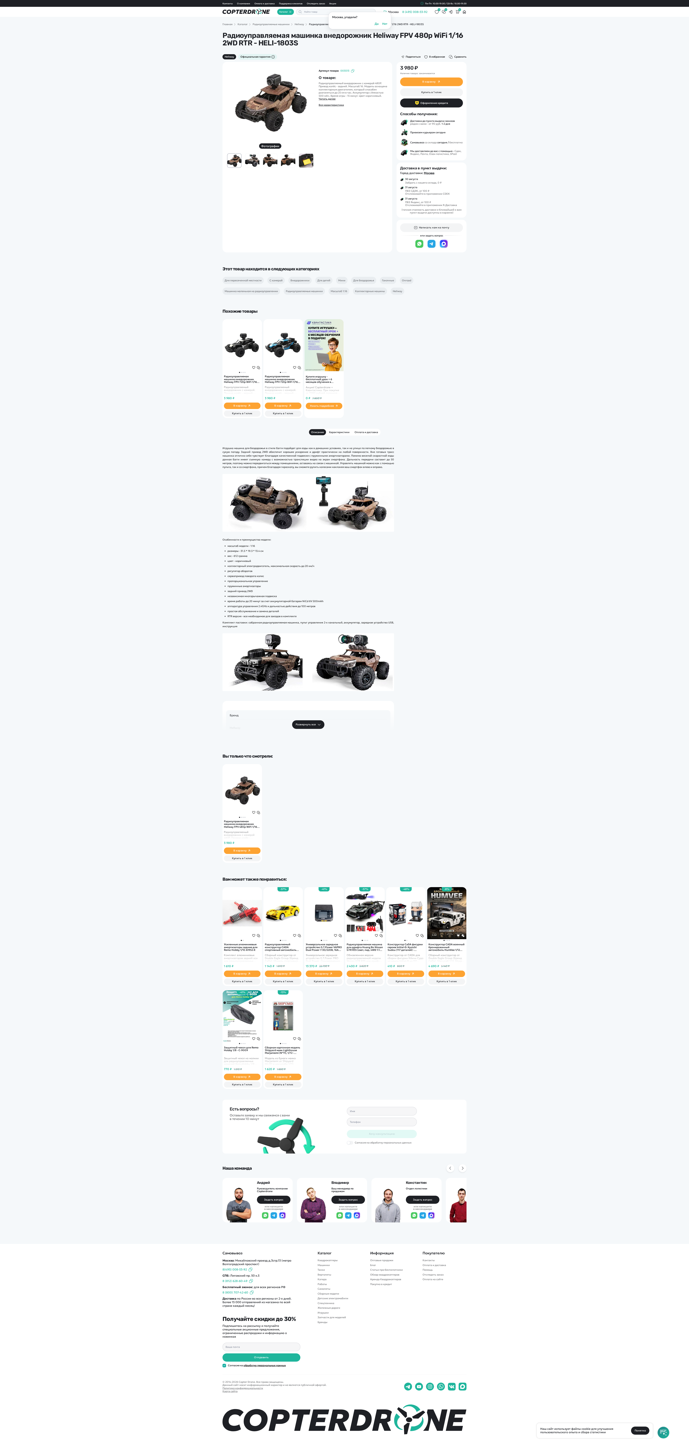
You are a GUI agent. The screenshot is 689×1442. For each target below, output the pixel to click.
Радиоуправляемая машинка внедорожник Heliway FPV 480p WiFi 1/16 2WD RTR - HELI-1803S (240, 824)
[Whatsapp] (441, 1387)
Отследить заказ (316, 3)
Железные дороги (329, 1307)
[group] (270, 102)
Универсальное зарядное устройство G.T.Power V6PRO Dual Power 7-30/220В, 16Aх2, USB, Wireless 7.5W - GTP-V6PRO (324, 947)
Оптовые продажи (381, 1260)
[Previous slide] (235, 100)
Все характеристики (331, 105)
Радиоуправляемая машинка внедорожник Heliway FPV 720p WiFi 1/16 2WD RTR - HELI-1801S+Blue (281, 379)
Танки (321, 1269)
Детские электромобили (333, 1298)
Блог (373, 1265)
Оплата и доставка (264, 3)
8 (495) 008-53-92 (414, 12)
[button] (239, 372)
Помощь (428, 1269)
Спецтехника (326, 1303)
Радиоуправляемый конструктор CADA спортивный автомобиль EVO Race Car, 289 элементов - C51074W (283, 947)
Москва (429, 173)
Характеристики (339, 432)
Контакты (227, 3)
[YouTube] (419, 1387)
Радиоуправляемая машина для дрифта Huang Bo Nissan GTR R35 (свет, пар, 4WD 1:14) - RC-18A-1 (365, 947)
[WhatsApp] (419, 247)
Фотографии (270, 146)
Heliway (229, 56)
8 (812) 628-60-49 (234, 1281)
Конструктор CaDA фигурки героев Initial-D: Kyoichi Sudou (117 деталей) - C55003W (405, 947)
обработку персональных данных (264, 1365)
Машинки (324, 1265)
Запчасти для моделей (332, 1317)
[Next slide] (306, 100)
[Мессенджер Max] (443, 247)
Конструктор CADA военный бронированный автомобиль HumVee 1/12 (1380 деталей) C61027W (446, 947)
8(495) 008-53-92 (234, 1269)
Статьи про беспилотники (386, 1269)
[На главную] (344, 1419)
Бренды (322, 1322)
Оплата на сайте (433, 1279)
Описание (317, 432)
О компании (243, 3)
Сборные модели (328, 1293)
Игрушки (323, 1312)
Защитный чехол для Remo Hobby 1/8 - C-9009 (241, 1049)
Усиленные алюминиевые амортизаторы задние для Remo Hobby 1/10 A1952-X (240, 947)
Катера (322, 1279)
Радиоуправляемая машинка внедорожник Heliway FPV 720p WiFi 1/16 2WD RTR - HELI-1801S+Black (241, 379)
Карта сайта (230, 1391)
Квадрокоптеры (328, 1260)
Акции (332, 3)
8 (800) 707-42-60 (235, 1292)
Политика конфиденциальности (242, 1388)
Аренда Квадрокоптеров (385, 1279)
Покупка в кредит (381, 1284)
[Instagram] (430, 1387)
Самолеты (324, 1288)
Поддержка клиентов (290, 3)
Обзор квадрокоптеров (384, 1274)
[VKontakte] (452, 1387)
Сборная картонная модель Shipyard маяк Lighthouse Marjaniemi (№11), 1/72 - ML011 (282, 1050)
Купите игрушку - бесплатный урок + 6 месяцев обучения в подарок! (319, 379)
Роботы (322, 1284)
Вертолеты (324, 1274)
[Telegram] (431, 247)
